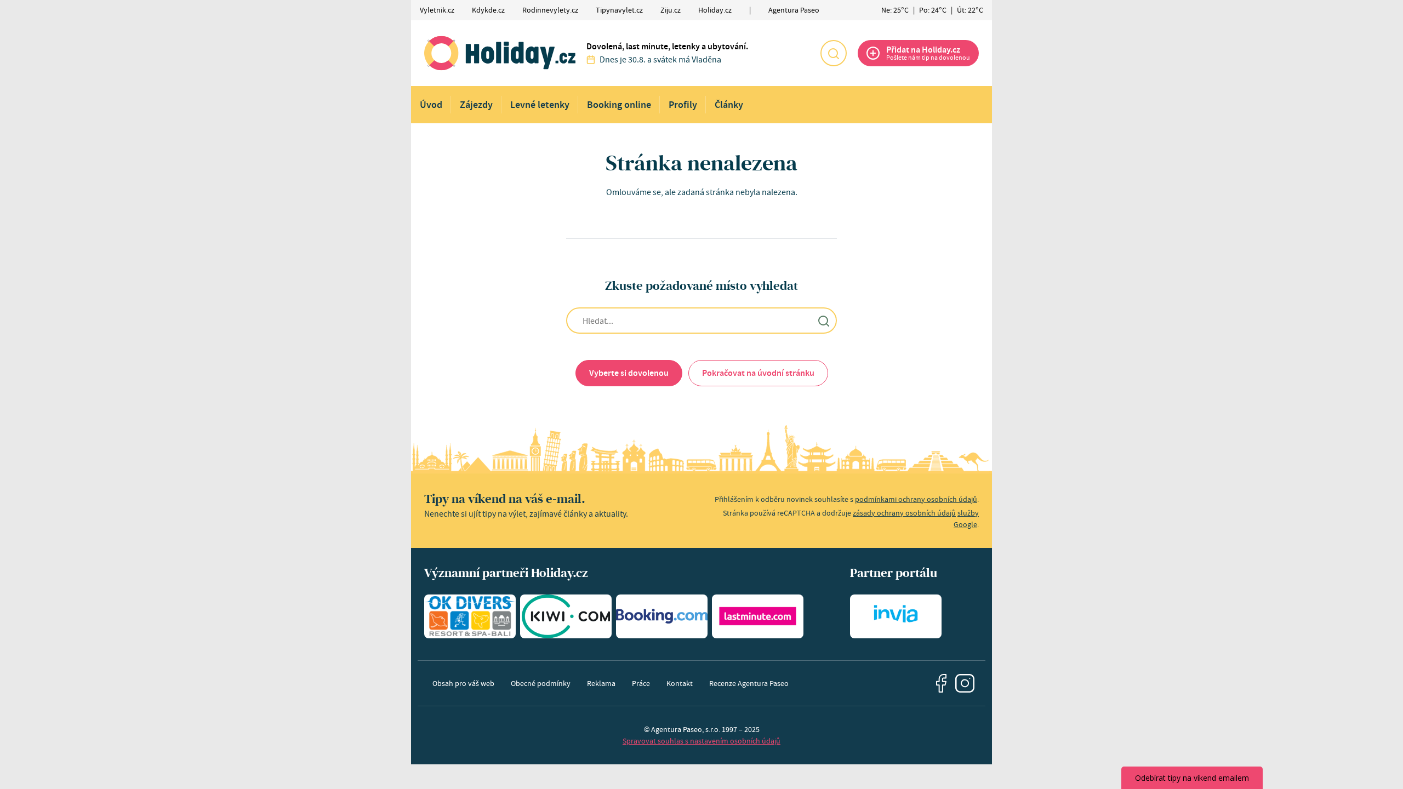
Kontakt (679, 683)
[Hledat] (833, 53)
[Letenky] (566, 616)
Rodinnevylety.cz (550, 10)
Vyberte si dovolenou (629, 373)
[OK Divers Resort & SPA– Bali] (470, 616)
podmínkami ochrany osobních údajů (916, 499)
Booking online (619, 104)
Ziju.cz (670, 10)
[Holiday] (499, 53)
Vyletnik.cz (437, 10)
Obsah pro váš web (463, 683)
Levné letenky (539, 104)
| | (932, 10)
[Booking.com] (662, 616)
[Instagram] (964, 683)
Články (729, 104)
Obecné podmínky (541, 683)
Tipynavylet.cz (619, 10)
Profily (683, 104)
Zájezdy (476, 104)
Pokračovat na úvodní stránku (758, 373)
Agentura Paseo (793, 10)
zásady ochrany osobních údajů (904, 513)
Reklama (601, 683)
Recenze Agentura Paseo (749, 683)
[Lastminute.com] (757, 616)
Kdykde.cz (488, 10)
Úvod (431, 104)
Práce (641, 683)
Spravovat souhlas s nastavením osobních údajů (701, 741)
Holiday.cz (715, 10)
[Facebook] (941, 683)
